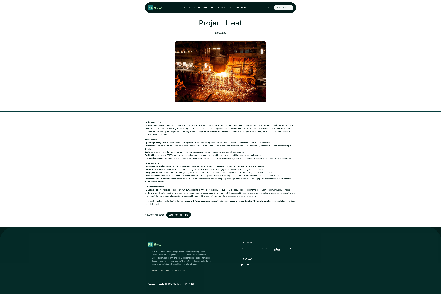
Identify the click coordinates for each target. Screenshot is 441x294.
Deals (192, 7)
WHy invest (277, 249)
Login (268, 7)
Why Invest (203, 7)
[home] (155, 7)
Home (184, 7)
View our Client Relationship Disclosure (168, 270)
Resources (241, 7)
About (230, 7)
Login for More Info (178, 215)
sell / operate (218, 7)
